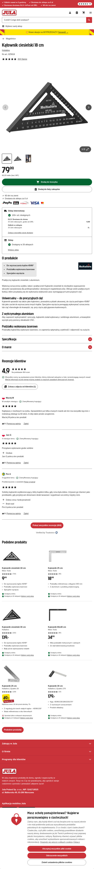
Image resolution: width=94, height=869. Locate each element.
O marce (6, 347)
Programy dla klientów (13, 759)
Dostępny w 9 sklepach (18, 718)
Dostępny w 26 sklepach (19, 596)
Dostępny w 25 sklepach (65, 718)
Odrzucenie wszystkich (57, 856)
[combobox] (47, 20)
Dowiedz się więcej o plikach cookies (56, 842)
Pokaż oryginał (29, 482)
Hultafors (6, 50)
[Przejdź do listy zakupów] (77, 13)
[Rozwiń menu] (91, 13)
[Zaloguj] (70, 13)
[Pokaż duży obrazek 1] (47, 107)
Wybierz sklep (13, 250)
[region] (47, 838)
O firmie (6, 751)
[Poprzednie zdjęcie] (5, 107)
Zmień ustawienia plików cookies (57, 862)
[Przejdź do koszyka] (84, 13)
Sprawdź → (63, 32)
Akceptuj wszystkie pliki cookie (56, 849)
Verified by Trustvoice (45, 533)
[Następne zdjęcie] (89, 107)
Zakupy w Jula (9, 743)
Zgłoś (26, 424)
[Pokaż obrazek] (7, 159)
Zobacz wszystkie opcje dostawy (20, 233)
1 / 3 (83, 149)
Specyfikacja (9, 339)
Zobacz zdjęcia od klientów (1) (22, 387)
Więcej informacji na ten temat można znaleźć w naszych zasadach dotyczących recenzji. (39, 379)
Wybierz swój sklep (13, 26)
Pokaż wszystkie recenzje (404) (47, 525)
